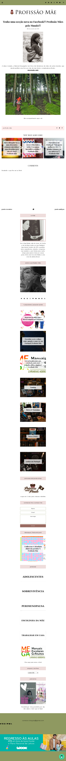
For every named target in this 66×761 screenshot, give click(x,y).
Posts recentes (7, 209)
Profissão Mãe (7, 128)
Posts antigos (59, 209)
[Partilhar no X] (59, 128)
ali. (41, 118)
